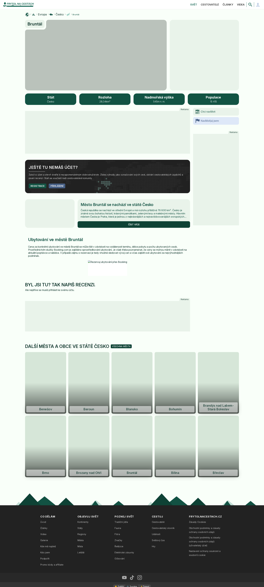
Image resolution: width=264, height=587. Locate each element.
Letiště (80, 461)
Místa (80, 455)
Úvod (43, 430)
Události (156, 442)
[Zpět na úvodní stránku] (18, 5)
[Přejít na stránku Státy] (51, 14)
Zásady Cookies (197, 430)
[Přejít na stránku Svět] (27, 14)
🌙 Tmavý (144, 495)
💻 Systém (132, 495)
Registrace (37, 134)
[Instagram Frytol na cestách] (140, 486)
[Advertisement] (216, 157)
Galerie (44, 448)
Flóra (117, 442)
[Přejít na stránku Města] (68, 14)
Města (80, 448)
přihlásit (53, 238)
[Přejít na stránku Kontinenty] (33, 14)
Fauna (118, 436)
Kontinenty (82, 430)
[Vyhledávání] (250, 5)
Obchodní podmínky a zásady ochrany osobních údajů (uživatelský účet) (204, 450)
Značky (118, 448)
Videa (241, 4)
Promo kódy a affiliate (51, 473)
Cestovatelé (210, 4)
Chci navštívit (208, 111)
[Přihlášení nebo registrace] (258, 4)
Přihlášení (57, 134)
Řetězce (119, 455)
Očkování (120, 467)
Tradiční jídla (121, 430)
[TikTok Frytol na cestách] (132, 486)
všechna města (121, 255)
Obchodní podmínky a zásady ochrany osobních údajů (204, 438)
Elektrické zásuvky (124, 461)
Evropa (42, 14)
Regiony (81, 442)
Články (228, 4)
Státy (80, 436)
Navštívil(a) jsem (210, 121)
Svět (193, 4)
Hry (154, 455)
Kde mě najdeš (48, 455)
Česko (60, 14)
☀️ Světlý (119, 495)
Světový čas (158, 448)
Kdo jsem (45, 461)
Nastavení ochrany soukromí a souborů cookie (205, 461)
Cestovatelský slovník (163, 436)
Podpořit (45, 467)
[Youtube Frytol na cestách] (124, 486)
